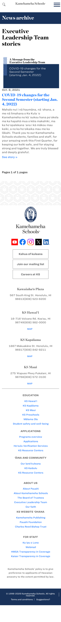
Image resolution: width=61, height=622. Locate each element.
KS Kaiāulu (30, 468)
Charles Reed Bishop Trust (30, 526)
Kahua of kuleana (30, 254)
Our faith (31, 507)
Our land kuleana (31, 463)
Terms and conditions (22, 599)
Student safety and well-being (31, 423)
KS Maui (31, 410)
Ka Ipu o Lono (31, 542)
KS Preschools (30, 414)
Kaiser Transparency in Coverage (30, 556)
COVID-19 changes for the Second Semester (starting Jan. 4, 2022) (30, 99)
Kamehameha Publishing (30, 517)
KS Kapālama (31, 405)
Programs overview (30, 437)
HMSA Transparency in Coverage (30, 551)
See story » (9, 157)
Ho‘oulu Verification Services (31, 446)
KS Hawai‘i (30, 401)
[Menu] (56, 5)
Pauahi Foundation (31, 522)
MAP (29, 329)
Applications (30, 441)
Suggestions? (43, 599)
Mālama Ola (31, 419)
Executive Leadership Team (30, 502)
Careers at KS (30, 274)
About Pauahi (31, 488)
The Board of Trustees (30, 497)
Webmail (31, 547)
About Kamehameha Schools (31, 493)
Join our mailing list (30, 264)
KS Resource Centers (30, 450)
